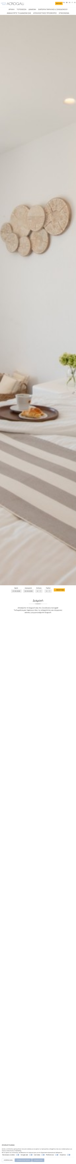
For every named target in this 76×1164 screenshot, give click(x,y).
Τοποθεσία (21, 9)
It (72, 2)
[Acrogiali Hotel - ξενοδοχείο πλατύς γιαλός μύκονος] (12, 3)
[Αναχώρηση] (28, 591)
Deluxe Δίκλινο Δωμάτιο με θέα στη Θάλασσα (38, 672)
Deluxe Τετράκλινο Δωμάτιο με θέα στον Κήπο (38, 969)
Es (75, 2)
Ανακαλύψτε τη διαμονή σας (19, 13)
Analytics (63, 1155)
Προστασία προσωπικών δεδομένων (51, 1152)
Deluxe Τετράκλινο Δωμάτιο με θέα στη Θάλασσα (38, 1043)
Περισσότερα (38, 688)
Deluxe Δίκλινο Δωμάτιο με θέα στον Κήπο (38, 746)
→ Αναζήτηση (59, 590)
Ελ (67, 2)
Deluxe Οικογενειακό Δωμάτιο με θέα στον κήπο (38, 1118)
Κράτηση (59, 3)
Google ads (24, 1155)
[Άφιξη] (16, 591)
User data (37, 1155)
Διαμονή (32, 9)
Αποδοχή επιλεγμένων (23, 1160)
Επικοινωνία (64, 13)
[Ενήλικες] (38, 591)
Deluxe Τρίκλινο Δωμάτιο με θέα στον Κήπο (38, 895)
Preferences (50, 1155)
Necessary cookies (8, 1155)
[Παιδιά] (48, 591)
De (70, 2)
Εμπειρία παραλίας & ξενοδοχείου (52, 9)
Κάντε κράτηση (38, 684)
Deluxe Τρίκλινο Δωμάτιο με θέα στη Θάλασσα (38, 821)
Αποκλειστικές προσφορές (45, 13)
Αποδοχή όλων (38, 1160)
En (64, 2)
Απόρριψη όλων (8, 1160)
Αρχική (11, 9)
